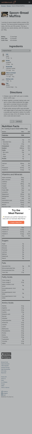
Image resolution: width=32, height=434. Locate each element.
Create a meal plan (16, 222)
